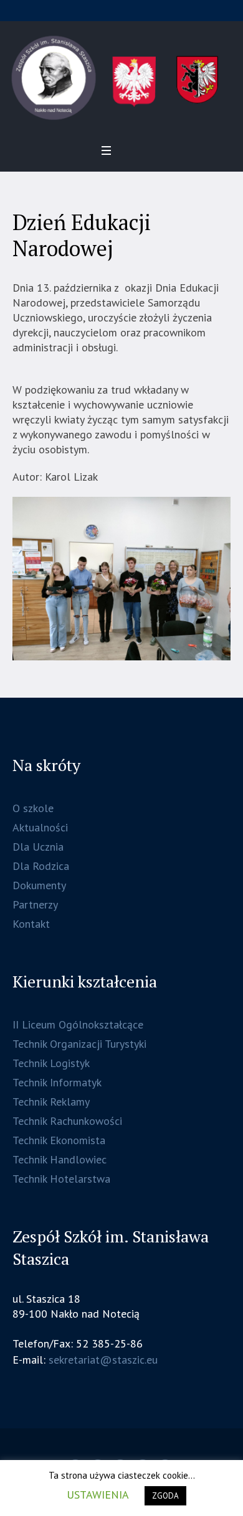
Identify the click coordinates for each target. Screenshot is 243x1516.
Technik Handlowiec (59, 1159)
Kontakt (31, 924)
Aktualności (40, 827)
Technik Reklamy (51, 1101)
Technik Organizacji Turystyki (79, 1044)
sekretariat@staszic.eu (103, 1359)
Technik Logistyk (51, 1063)
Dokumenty (39, 885)
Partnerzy (35, 904)
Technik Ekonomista (58, 1140)
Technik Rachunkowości (67, 1121)
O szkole (33, 808)
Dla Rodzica (40, 866)
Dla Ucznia (38, 846)
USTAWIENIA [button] (98, 1494)
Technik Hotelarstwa (61, 1179)
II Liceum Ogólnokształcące (77, 1024)
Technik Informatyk (57, 1082)
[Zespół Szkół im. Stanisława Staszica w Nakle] (121, 78)
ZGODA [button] (165, 1496)
